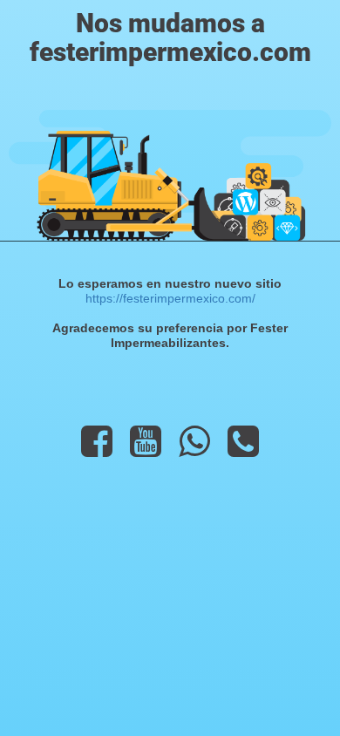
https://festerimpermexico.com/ (170, 298)
